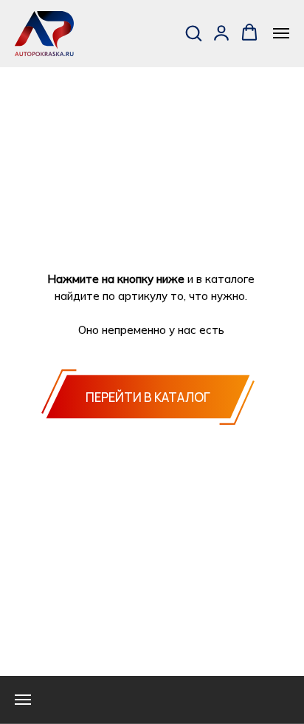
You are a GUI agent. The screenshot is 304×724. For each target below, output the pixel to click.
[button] (193, 32)
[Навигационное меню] (281, 33)
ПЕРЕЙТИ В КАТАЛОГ (148, 397)
